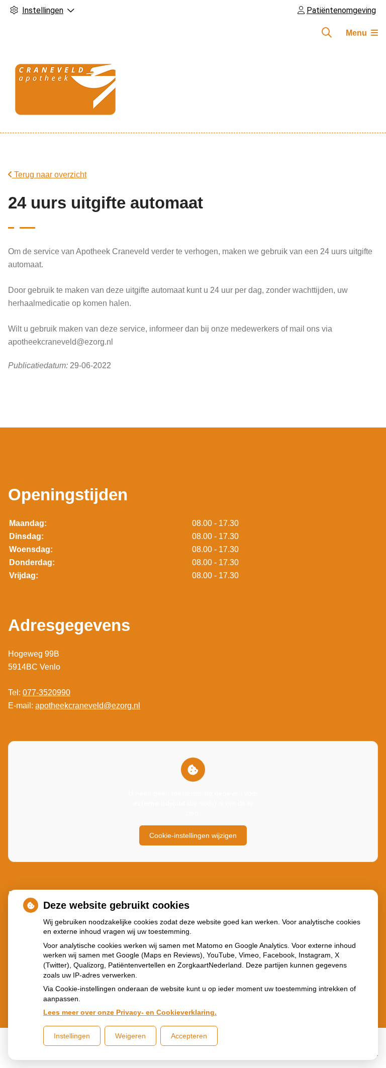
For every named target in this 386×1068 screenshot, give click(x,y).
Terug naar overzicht (49, 174)
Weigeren (130, 1036)
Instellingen (72, 1036)
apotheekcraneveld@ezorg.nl (87, 705)
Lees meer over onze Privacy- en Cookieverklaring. (130, 1012)
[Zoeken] (327, 33)
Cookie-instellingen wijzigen (193, 835)
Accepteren (189, 1036)
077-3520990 (46, 692)
